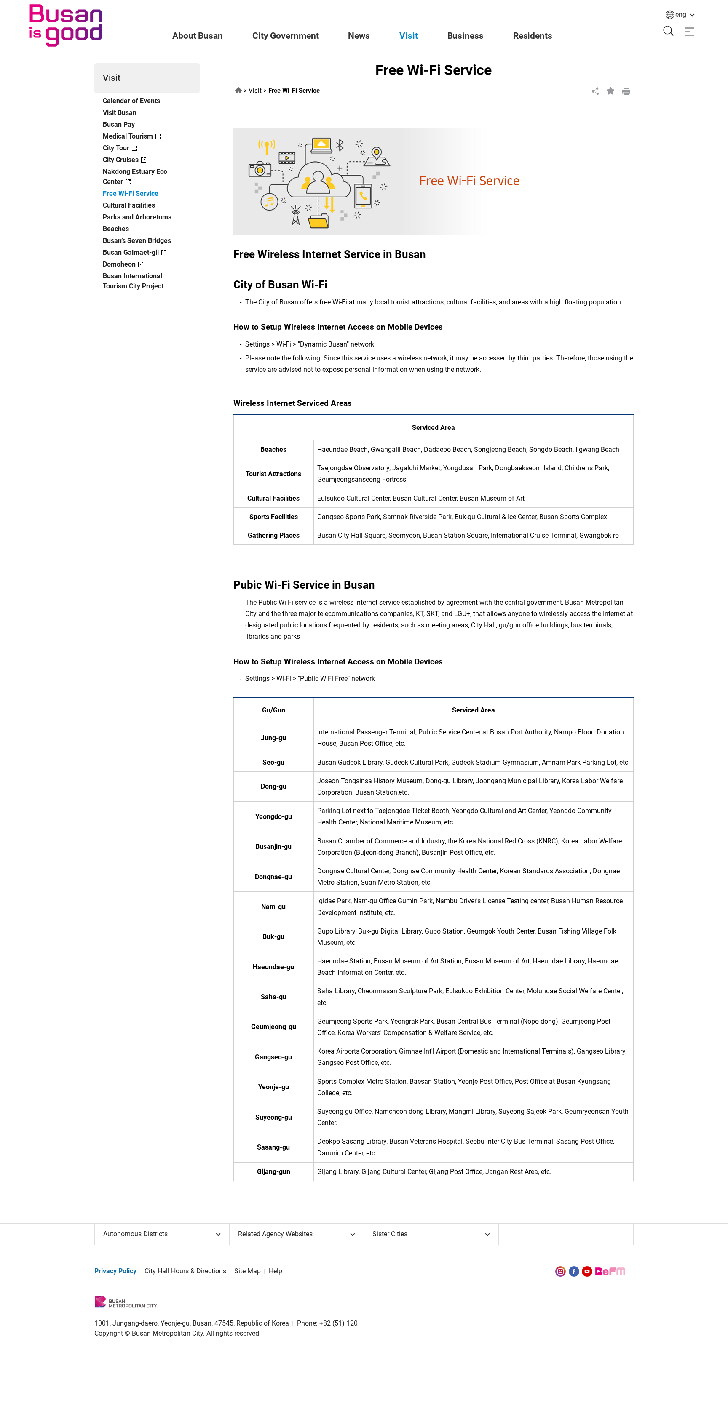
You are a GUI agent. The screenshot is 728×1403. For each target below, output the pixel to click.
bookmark (611, 91)
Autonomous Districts (135, 1234)
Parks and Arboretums (137, 217)
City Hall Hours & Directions (185, 1271)
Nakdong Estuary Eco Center (135, 177)
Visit (255, 91)
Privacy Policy (115, 1271)
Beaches (116, 229)
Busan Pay (119, 124)
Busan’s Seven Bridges (137, 241)
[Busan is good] (66, 25)
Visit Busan (119, 113)
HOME (238, 90)
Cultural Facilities (129, 205)
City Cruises (121, 160)
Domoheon (119, 264)
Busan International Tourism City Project (133, 281)
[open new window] (560, 1271)
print (626, 91)
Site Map (247, 1271)
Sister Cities (389, 1234)
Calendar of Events (131, 101)
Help (275, 1271)
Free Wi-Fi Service (130, 193)
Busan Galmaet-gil (131, 252)
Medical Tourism (128, 136)
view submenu (191, 206)
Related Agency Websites (275, 1234)
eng (680, 15)
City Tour (116, 148)
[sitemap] (689, 32)
